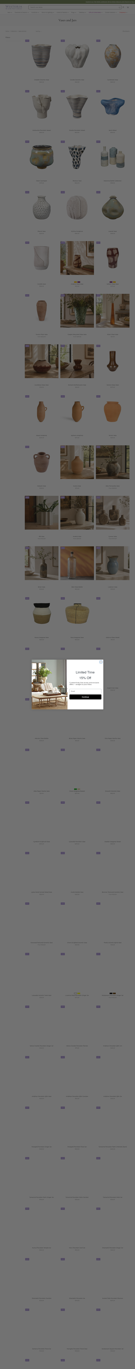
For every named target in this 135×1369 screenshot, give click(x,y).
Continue (85, 697)
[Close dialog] (101, 662)
